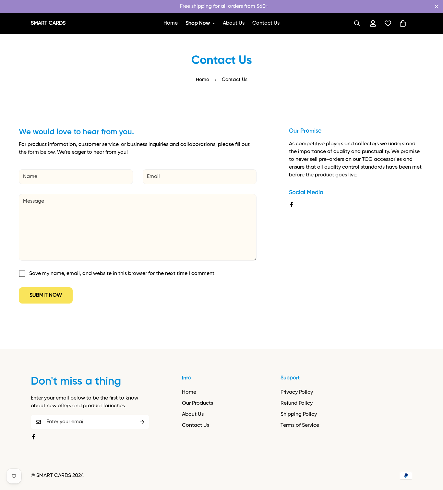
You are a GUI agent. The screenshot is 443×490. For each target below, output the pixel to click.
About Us (234, 23)
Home (170, 23)
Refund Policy (297, 403)
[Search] (357, 23)
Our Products (197, 403)
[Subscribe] (142, 422)
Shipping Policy (299, 414)
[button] (402, 23)
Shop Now (198, 23)
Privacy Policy (297, 392)
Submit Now (46, 295)
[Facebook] (291, 204)
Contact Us (266, 23)
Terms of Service (300, 425)
